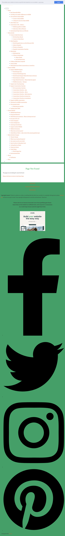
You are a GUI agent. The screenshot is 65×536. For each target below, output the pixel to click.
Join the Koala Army (20, 59)
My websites (32, 190)
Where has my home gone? (16, 130)
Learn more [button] (40, 2)
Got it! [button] (58, 2)
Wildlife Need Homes (15, 112)
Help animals (11, 32)
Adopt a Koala (19, 57)
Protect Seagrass (14, 120)
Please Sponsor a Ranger (19, 77)
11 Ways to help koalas (18, 55)
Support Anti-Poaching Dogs (17, 84)
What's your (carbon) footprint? (17, 139)
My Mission (13, 157)
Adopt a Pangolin (17, 45)
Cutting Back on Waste (15, 145)
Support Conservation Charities (17, 86)
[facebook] (33, 335)
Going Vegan (13, 149)
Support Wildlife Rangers (16, 69)
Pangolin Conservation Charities (20, 49)
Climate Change (14, 137)
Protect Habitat (11, 110)
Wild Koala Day (16, 53)
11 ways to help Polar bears (16, 35)
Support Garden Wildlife (16, 126)
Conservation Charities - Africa (20, 92)
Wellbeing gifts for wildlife (19, 26)
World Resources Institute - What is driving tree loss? (23, 116)
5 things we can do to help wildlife (21, 20)
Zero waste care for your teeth (17, 141)
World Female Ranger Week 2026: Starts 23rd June (25, 75)
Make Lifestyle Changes (13, 135)
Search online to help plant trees (18, 143)
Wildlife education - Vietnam (20, 81)
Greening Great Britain (15, 124)
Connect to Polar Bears (18, 39)
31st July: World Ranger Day (19, 73)
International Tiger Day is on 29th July (19, 30)
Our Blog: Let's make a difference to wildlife (20, 14)
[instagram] (33, 467)
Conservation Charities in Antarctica (21, 96)
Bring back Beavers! (15, 114)
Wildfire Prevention (15, 128)
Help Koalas (13, 51)
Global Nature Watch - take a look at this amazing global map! (25, 133)
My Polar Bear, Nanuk (18, 37)
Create (10, 533)
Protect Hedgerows (15, 122)
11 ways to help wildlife (18, 18)
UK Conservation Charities (19, 88)
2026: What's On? (14, 22)
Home (9, 10)
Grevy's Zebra (13, 63)
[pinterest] (33, 530)
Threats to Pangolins (18, 47)
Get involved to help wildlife (17, 16)
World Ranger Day (17, 71)
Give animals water (15, 104)
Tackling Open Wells (15, 108)
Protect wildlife (11, 67)
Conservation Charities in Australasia (22, 98)
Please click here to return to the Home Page (13, 176)
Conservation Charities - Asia (20, 90)
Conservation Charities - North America (22, 94)
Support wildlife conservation (17, 100)
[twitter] (33, 396)
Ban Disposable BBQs (15, 12)
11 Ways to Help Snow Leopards (17, 61)
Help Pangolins (14, 41)
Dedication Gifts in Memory (19, 28)
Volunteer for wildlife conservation (18, 102)
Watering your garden (18, 106)
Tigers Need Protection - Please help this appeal (24, 79)
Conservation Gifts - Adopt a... (17, 24)
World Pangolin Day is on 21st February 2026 (23, 43)
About (9, 155)
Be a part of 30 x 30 (14, 118)
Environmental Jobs (15, 153)
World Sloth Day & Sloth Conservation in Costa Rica (22, 65)
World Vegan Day (17, 151)
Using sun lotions (14, 147)
